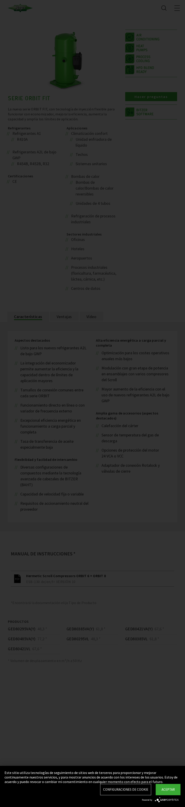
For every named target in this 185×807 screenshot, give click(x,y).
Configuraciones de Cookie (125, 789)
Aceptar (168, 789)
